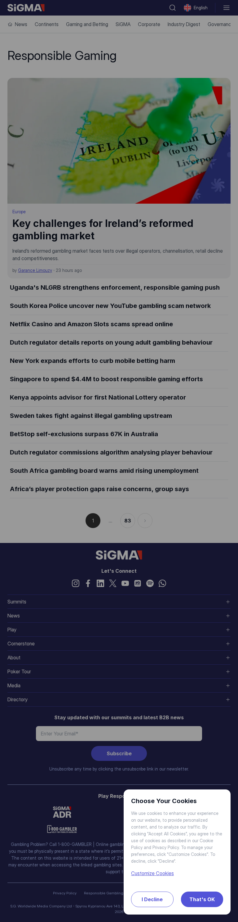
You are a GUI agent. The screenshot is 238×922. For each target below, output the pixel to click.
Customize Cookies (152, 873)
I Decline (152, 899)
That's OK (202, 899)
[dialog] (119, 461)
